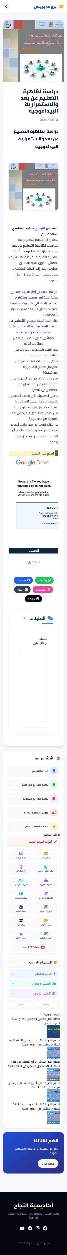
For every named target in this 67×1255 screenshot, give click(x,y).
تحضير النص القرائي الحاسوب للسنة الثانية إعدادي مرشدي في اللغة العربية (36, 1106)
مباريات (46, 1004)
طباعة (31, 598)
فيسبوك (21, 580)
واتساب (42, 580)
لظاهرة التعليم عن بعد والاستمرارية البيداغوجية (35, 248)
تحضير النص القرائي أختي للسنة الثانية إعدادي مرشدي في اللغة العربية (34, 1085)
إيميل (20, 589)
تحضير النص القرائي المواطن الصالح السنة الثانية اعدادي (36, 1021)
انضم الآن (48, 1163)
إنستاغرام (41, 589)
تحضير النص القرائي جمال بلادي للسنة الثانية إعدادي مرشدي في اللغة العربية (34, 1042)
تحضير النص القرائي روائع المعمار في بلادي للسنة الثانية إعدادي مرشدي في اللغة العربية (34, 1063)
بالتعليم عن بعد (35, 349)
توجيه (21, 1004)
